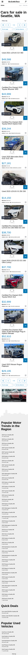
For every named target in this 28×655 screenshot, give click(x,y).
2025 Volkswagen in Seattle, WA (9, 474)
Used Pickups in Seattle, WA (8, 645)
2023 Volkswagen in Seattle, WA (9, 509)
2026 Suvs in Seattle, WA (8, 461)
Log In (20, 5)
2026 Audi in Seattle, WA (7, 599)
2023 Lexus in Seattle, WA (8, 478)
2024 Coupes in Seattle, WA (8, 577)
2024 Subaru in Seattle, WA (8, 504)
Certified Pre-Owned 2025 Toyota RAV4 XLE (12, 296)
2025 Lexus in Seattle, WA (8, 496)
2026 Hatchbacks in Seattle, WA (9, 573)
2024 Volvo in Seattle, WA (8, 543)
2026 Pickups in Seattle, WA (8, 582)
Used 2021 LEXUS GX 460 (12, 53)
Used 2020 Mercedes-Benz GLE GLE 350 (12, 157)
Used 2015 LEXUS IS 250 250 (14, 191)
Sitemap (14, 653)
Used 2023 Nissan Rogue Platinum (12, 365)
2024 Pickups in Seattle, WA (8, 521)
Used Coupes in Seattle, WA (8, 650)
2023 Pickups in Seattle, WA (8, 565)
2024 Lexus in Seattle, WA (8, 470)
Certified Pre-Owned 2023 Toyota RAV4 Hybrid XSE (12, 123)
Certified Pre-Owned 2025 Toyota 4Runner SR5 (12, 88)
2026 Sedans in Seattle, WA (8, 539)
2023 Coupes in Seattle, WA (8, 590)
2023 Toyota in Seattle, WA (8, 491)
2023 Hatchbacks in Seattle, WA (9, 517)
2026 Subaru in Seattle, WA (8, 595)
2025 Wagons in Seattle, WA (8, 569)
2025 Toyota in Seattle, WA (8, 453)
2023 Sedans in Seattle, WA (8, 513)
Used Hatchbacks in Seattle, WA (9, 641)
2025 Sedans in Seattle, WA (8, 487)
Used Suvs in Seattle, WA (8, 632)
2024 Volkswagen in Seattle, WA (9, 526)
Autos (2, 5)
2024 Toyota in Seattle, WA (8, 448)
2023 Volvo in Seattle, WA (8, 534)
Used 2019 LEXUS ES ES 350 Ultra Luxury (14, 261)
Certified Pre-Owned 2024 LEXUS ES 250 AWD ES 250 (13, 227)
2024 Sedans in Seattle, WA (8, 457)
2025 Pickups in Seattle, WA (8, 560)
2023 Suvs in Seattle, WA (8, 444)
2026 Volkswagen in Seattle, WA (9, 586)
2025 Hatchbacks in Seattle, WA (9, 547)
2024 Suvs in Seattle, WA (8, 440)
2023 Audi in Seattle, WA (7, 500)
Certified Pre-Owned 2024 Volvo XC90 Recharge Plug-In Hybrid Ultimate (13, 331)
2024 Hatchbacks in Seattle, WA (9, 556)
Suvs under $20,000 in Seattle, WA (10, 612)
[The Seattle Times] (14, 2)
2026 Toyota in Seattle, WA (8, 465)
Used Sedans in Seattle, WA (8, 637)
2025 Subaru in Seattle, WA (8, 483)
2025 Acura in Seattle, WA (8, 530)
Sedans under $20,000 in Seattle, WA (10, 616)
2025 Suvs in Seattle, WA (8, 435)
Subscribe (25, 5)
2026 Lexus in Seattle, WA (8, 552)
